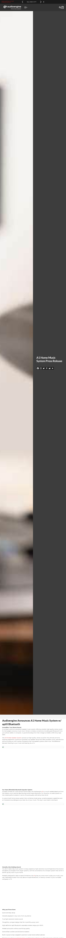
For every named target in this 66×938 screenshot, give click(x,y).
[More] (52, 368)
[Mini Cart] (62, 7)
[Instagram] (41, 368)
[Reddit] (49, 368)
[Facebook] (38, 368)
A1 (42, 791)
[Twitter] (43, 368)
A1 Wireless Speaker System (13, 738)
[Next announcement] (40, 2)
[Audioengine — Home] (12, 7)
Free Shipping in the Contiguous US (7, 2)
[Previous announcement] (22, 2)
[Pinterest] (46, 368)
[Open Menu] (26, 7)
